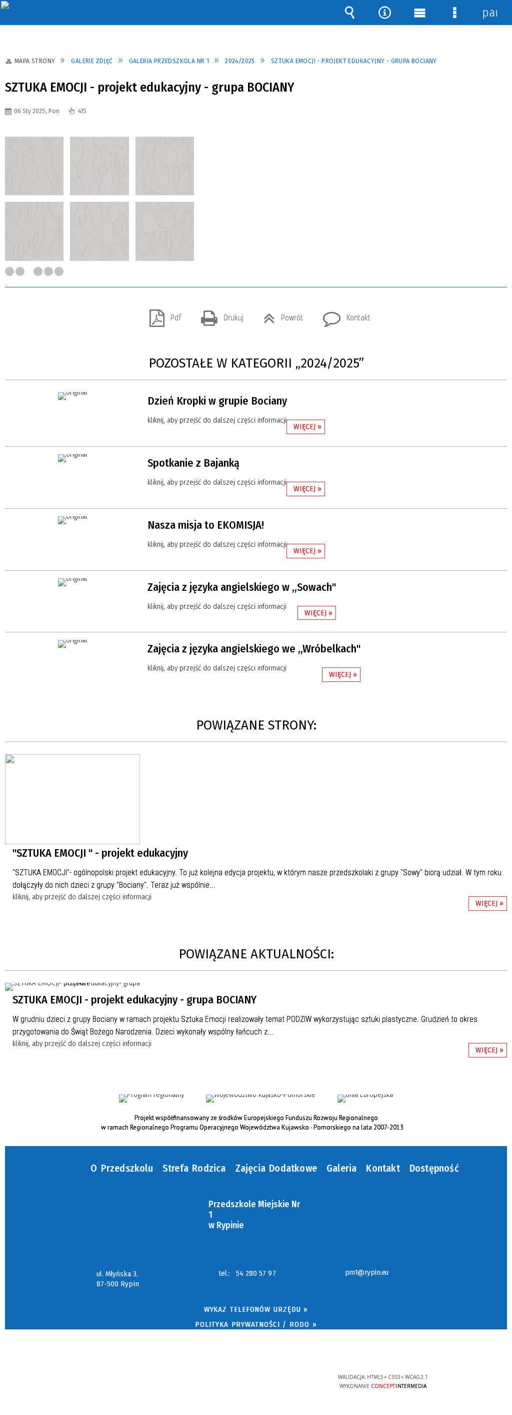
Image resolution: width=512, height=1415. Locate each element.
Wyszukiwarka (349, 12)
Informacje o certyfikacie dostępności (129, 1383)
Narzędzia (384, 12)
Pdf (161, 314)
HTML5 (240, 1381)
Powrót (279, 314)
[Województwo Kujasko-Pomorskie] (261, 1099)
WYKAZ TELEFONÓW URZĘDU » (256, 1309)
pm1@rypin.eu (366, 1273)
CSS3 (255, 1381)
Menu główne (419, 12)
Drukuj (218, 314)
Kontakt (342, 314)
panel (489, 12)
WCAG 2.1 (286, 1380)
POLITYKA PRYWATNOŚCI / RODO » (255, 1324)
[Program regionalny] (151, 1099)
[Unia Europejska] (365, 1099)
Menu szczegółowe (454, 12)
